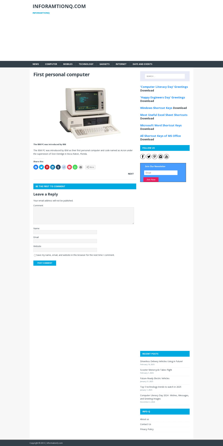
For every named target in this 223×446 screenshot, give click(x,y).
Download (147, 90)
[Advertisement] (111, 39)
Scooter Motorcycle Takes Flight (156, 369)
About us (144, 419)
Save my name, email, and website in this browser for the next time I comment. (75, 255)
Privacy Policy (147, 429)
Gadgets (105, 64)
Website (37, 246)
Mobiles (68, 64)
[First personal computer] (84, 140)
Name (36, 228)
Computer (51, 64)
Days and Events (142, 64)
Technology (86, 64)
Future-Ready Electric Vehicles (154, 378)
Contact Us (145, 424)
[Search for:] (165, 76)
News (36, 64)
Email (36, 237)
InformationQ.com (55, 443)
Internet (121, 64)
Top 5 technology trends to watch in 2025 (160, 386)
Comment (38, 205)
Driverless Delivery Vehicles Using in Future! (161, 361)
